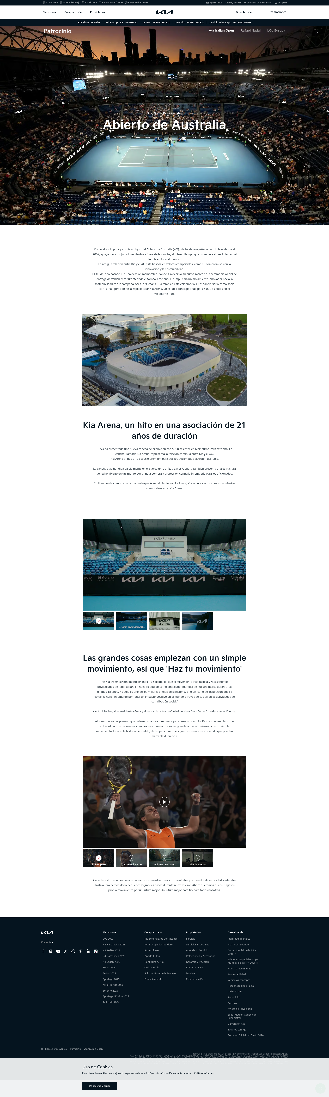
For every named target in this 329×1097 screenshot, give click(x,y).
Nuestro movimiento (239, 968)
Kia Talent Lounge (238, 944)
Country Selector (233, 3)
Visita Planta (235, 991)
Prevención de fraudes (112, 2)
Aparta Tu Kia (216, 3)
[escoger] (98, 621)
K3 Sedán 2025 (111, 950)
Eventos (232, 1003)
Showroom (49, 12)
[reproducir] (164, 802)
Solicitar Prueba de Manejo (160, 973)
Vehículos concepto (239, 980)
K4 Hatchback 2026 (114, 956)
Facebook (43, 951)
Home (48, 1049)
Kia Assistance (194, 967)
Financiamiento (153, 979)
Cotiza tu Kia (52, 2)
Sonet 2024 (109, 967)
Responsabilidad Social (241, 986)
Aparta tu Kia (152, 956)
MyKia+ (190, 973)
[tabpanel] (164, 122)
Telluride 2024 (111, 1002)
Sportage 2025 (111, 979)
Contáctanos (91, 2)
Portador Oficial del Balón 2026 (246, 1035)
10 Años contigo (237, 1029)
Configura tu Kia (154, 962)
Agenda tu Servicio (197, 950)
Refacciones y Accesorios (200, 956)
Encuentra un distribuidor (259, 3)
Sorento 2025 (110, 990)
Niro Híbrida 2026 (113, 984)
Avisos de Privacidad (240, 1008)
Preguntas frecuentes (138, 2)
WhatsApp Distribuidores (159, 944)
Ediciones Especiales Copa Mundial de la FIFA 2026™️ (243, 961)
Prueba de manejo (71, 2)
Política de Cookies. (204, 1073)
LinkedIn (88, 951)
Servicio (190, 938)
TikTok (96, 951)
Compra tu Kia (73, 12)
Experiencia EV (194, 979)
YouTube (58, 951)
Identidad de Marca (239, 938)
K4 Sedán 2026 (111, 962)
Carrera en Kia (236, 1023)
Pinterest (81, 951)
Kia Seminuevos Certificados (161, 938)
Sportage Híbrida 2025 (116, 996)
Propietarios (97, 12)
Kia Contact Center (73, 951)
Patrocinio (233, 997)
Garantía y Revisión (197, 962)
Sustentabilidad (237, 974)
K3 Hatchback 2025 (114, 944)
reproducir (164, 802)
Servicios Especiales (197, 944)
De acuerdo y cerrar (99, 1086)
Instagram (51, 951)
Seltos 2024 (109, 973)
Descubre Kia (244, 12)
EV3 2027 (108, 938)
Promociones (151, 950)
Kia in (47, 942)
